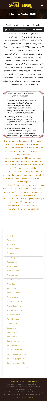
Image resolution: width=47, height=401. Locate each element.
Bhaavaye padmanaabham (16, 363)
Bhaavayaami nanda (14, 350)
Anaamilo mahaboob (14, 311)
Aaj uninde (11, 240)
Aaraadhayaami (12, 258)
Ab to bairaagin (12, 267)
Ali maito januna (12, 297)
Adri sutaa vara (12, 275)
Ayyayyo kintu (12, 324)
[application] (23, 29)
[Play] (6, 30)
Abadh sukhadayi (13, 271)
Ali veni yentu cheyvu (14, 302)
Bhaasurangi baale (13, 346)
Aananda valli (12, 245)
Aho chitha (11, 284)
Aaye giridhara (12, 262)
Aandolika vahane (13, 249)
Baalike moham (12, 333)
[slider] (39, 29)
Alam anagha (12, 289)
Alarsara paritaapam (14, 293)
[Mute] (34, 30)
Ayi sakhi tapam (13, 319)
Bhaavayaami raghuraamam (17, 355)
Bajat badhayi (12, 337)
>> (37, 368)
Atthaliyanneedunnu (14, 315)
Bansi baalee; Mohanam (15, 341)
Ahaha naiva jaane (14, 280)
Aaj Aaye (10, 236)
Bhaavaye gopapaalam (15, 359)
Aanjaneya (11, 253)
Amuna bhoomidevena (15, 306)
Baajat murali (11, 328)
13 (32, 368)
